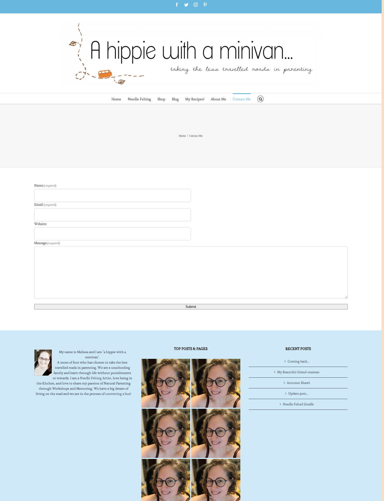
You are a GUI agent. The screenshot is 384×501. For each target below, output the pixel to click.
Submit (190, 307)
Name (45, 185)
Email (45, 204)
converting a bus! (118, 393)
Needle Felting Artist (95, 378)
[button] (260, 98)
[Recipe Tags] (215, 383)
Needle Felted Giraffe (298, 404)
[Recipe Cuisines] (165, 433)
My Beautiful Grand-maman (298, 372)
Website (40, 224)
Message (47, 243)
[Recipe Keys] (165, 383)
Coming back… (298, 361)
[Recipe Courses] (215, 433)
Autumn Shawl (298, 383)
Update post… (298, 393)
